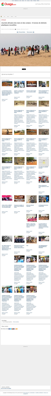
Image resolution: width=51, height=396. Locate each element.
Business (23, 0)
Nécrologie (34, 0)
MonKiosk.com (17, 0)
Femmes (31, 0)
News (25, 0)
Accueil (13, 0)
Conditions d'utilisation (39, 392)
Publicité (38, 0)
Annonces (28, 0)
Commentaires (32, 392)
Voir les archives (16, 321)
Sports (20, 0)
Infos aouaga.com (26, 392)
